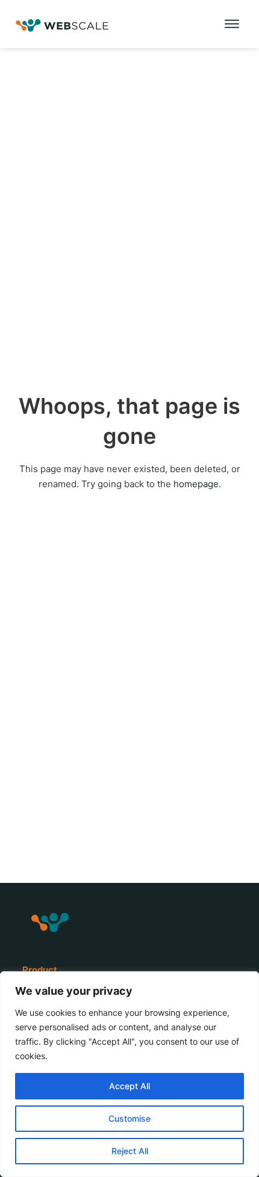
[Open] (232, 24)
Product (39, 970)
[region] (129, 1074)
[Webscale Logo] (62, 24)
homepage (196, 484)
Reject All (129, 1151)
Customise (129, 1118)
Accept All (129, 1086)
